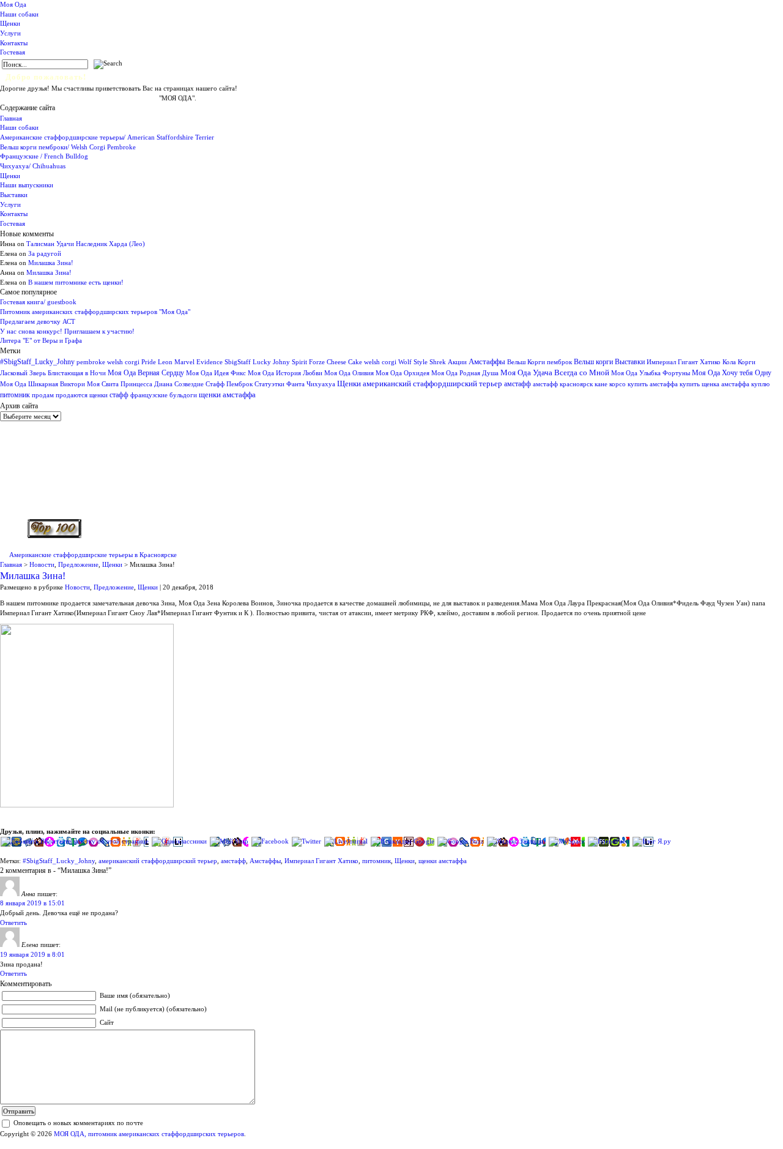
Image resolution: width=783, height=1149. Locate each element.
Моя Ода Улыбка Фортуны (650, 372)
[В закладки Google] (402, 841)
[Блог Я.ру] (652, 841)
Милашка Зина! (50, 262)
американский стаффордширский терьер (432, 384)
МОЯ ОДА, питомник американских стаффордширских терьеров (149, 1133)
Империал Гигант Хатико (684, 361)
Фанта (295, 384)
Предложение (78, 564)
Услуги (10, 33)
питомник (15, 395)
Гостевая (12, 52)
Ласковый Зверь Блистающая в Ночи (53, 372)
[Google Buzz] (460, 841)
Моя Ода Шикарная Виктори (42, 383)
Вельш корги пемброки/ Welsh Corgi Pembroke (68, 147)
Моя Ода (13, 4)
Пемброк (239, 383)
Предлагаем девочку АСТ (37, 321)
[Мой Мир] (229, 841)
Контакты (14, 43)
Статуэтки (269, 384)
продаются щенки (82, 395)
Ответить (13, 922)
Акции (457, 361)
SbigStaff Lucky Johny (257, 362)
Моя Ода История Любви (285, 372)
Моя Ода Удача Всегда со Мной (554, 373)
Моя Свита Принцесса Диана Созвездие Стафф (156, 384)
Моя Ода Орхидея (402, 373)
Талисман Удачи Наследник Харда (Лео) (85, 243)
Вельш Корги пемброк (539, 361)
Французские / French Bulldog (44, 156)
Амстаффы (487, 361)
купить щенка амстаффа (714, 384)
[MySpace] (567, 841)
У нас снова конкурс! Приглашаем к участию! (67, 331)
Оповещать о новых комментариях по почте (78, 1122)
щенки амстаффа (227, 395)
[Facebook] (270, 841)
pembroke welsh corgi (107, 362)
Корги (746, 362)
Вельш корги (593, 361)
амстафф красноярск (563, 384)
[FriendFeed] (608, 841)
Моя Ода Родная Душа (465, 373)
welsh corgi (380, 362)
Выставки (14, 194)
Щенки (10, 23)
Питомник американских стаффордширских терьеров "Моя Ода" (95, 311)
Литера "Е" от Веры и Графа (41, 340)
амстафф (517, 384)
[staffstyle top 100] (54, 535)
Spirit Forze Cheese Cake (327, 361)
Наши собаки (19, 14)
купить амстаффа (653, 384)
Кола (729, 362)
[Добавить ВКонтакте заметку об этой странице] (75, 841)
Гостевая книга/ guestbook (38, 301)
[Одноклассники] (179, 841)
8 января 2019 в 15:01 (32, 903)
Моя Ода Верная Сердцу (146, 373)
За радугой (44, 253)
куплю (760, 384)
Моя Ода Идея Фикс (216, 372)
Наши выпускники (26, 185)
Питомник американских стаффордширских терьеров (79, 98)
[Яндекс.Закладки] (516, 841)
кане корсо (610, 384)
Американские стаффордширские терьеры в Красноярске (93, 554)
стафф (118, 395)
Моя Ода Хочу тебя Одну (731, 373)
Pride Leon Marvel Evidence (182, 361)
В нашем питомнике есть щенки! (76, 282)
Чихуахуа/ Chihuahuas (32, 166)
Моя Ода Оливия (349, 372)
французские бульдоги (163, 395)
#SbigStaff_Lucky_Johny (37, 361)
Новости (41, 564)
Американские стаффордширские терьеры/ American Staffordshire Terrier (107, 137)
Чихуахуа (320, 384)
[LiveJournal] (346, 841)
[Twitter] (306, 841)
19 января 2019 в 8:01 (32, 954)
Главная (11, 118)
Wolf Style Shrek (422, 362)
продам (43, 395)
